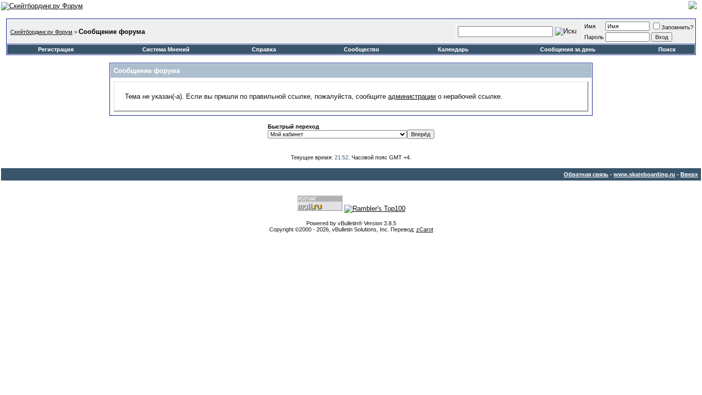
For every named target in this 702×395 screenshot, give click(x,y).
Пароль (594, 37)
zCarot (424, 229)
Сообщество (361, 49)
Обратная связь (586, 174)
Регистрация (55, 49)
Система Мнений (166, 49)
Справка (264, 49)
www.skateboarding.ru (644, 174)
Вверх (689, 174)
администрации (412, 96)
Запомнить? (677, 27)
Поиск (667, 49)
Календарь (453, 49)
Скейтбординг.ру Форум (41, 32)
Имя (590, 26)
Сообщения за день (568, 49)
